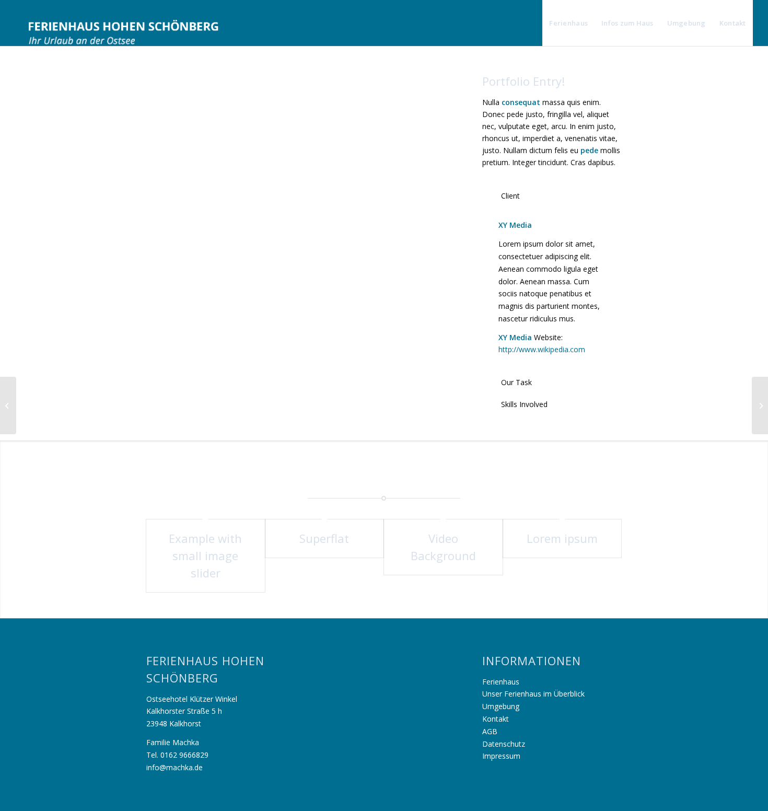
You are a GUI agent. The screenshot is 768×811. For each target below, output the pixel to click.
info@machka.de (174, 767)
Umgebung (500, 706)
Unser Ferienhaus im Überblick (533, 694)
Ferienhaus (500, 682)
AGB (489, 731)
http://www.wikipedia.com (541, 349)
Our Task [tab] (516, 382)
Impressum (501, 756)
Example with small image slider (205, 555)
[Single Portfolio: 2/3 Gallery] (8, 405)
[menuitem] (568, 23)
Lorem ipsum (562, 538)
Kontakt (495, 719)
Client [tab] (510, 196)
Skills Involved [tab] (524, 404)
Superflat (324, 538)
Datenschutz (503, 744)
